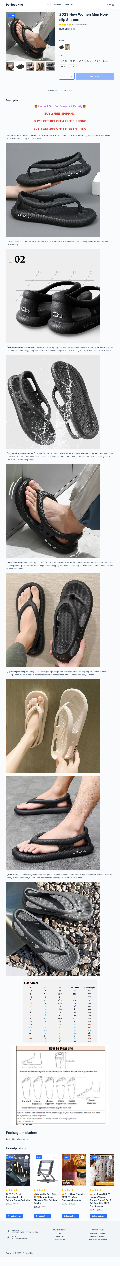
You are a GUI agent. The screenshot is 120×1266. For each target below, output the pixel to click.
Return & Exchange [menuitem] (98, 1233)
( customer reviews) (79, 25)
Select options (14, 1216)
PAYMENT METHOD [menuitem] (60, 1230)
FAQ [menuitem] (60, 1233)
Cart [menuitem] (49, 5)
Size (61, 55)
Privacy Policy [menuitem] (98, 1230)
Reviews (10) (67, 91)
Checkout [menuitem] (58, 5)
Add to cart (95, 76)
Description (53, 91)
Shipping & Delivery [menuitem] (98, 1236)
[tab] (53, 91)
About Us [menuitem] (69, 5)
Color (61, 41)
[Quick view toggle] (27, 1157)
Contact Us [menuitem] (60, 1240)
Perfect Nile (14, 4)
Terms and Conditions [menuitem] (98, 1240)
